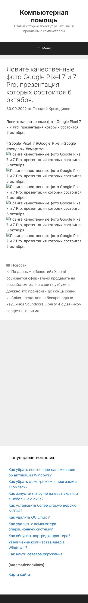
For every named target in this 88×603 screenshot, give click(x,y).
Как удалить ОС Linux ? (29, 517)
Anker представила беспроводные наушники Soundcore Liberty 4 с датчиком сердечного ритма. (44, 304)
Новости (18, 265)
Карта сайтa (19, 574)
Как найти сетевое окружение (36, 554)
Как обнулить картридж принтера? (39, 536)
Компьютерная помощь (44, 16)
